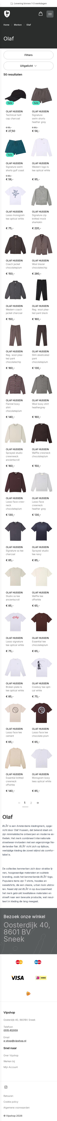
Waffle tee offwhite (37, 598)
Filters (29, 55)
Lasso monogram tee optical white (15, 217)
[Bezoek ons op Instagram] (6, 1087)
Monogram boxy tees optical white (41, 779)
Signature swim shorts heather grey (39, 118)
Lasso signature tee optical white (15, 643)
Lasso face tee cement (14, 734)
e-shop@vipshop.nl (15, 1040)
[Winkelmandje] (40, 14)
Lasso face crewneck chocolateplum (15, 505)
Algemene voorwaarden (17, 1107)
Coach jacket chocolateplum (14, 266)
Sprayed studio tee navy (40, 552)
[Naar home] (7, 14)
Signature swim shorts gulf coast (15, 168)
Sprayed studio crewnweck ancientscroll (14, 456)
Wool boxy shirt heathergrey (40, 405)
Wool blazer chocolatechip (39, 266)
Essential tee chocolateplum (40, 643)
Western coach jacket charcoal (14, 311)
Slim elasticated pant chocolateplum (40, 358)
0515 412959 (11, 1030)
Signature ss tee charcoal (14, 552)
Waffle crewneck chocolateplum (41, 454)
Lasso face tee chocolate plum (40, 734)
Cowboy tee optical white (41, 688)
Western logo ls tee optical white (41, 168)
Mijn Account (11, 1067)
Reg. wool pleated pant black (40, 311)
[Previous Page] (19, 803)
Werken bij (9, 1061)
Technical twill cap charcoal (13, 116)
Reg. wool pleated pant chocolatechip (14, 358)
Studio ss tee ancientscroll (13, 598)
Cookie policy (11, 1101)
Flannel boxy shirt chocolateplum (14, 407)
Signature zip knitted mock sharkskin (39, 219)
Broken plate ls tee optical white (15, 688)
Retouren (8, 1095)
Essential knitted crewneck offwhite (15, 781)
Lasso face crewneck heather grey (39, 505)
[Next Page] (37, 803)
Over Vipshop (11, 1055)
